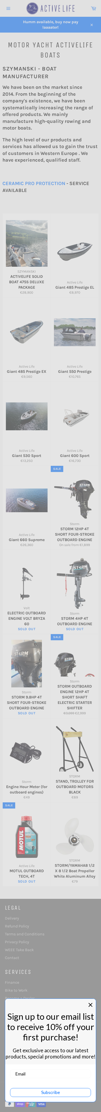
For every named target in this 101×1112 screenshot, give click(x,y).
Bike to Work (16, 990)
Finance (12, 982)
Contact (12, 957)
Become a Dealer (20, 998)
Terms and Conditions (24, 934)
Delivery (12, 918)
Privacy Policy (17, 942)
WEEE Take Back (19, 949)
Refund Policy (17, 926)
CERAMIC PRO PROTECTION (33, 183)
